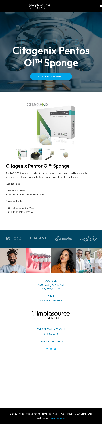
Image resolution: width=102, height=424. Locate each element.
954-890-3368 (51, 333)
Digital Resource (57, 418)
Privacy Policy (66, 414)
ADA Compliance (83, 414)
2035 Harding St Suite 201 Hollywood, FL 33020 (51, 287)
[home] (39, 6)
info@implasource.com (51, 300)
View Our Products (51, 76)
